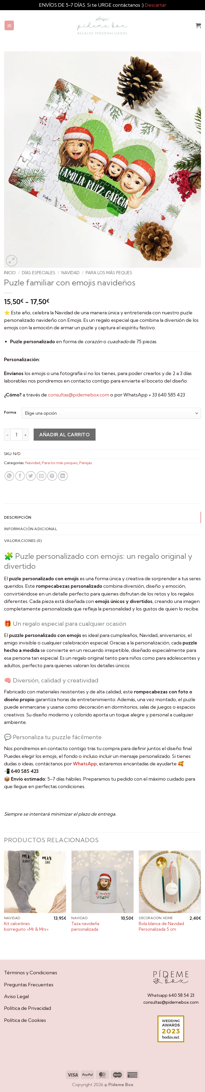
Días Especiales (38, 272)
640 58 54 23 (181, 995)
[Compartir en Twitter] (31, 476)
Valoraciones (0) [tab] (23, 540)
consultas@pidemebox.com (78, 395)
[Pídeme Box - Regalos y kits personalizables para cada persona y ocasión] (102, 25)
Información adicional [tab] (30, 528)
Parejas (85, 462)
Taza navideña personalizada (85, 926)
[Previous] (4, 904)
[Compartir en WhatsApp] (9, 476)
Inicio (10, 272)
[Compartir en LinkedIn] (63, 476)
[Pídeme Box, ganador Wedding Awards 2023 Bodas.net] (170, 1028)
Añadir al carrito (64, 434)
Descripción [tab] (17, 517)
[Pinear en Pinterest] (52, 476)
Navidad (70, 272)
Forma (10, 412)
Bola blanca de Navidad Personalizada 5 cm (161, 926)
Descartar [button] (155, 5)
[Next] (201, 904)
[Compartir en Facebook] (20, 476)
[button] (9, 25)
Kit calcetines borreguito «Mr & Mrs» (26, 926)
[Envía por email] (41, 476)
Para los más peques (109, 272)
